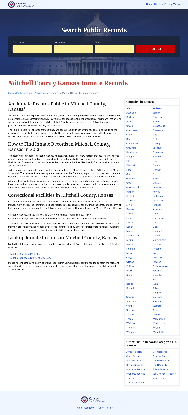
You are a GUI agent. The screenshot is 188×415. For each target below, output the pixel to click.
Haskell (130, 196)
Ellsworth (131, 165)
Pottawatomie (160, 266)
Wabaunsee (158, 319)
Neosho (156, 248)
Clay (154, 134)
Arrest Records (134, 352)
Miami (129, 240)
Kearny (130, 209)
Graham (130, 178)
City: (97, 42)
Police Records (160, 369)
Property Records (135, 373)
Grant (155, 178)
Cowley (156, 143)
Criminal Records (161, 356)
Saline (155, 288)
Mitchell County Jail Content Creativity (30, 258)
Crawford (131, 148)
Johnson (156, 205)
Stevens (156, 310)
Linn (154, 222)
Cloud (129, 139)
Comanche (132, 143)
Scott (129, 292)
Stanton (130, 310)
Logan (129, 227)
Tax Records (132, 378)
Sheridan (131, 301)
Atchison (131, 112)
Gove (155, 174)
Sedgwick (157, 292)
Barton (130, 117)
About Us (158, 4)
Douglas (130, 156)
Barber (156, 112)
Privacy (168, 4)
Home (149, 4)
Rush (155, 284)
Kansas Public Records (20, 93)
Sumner (130, 314)
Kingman (157, 209)
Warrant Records (135, 382)
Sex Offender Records (164, 373)
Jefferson (157, 200)
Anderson (157, 108)
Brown (129, 121)
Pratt (129, 270)
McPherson (132, 235)
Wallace (130, 323)
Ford (128, 169)
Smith (129, 305)
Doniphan (157, 152)
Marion (130, 231)
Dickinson (131, 152)
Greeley (156, 183)
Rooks (129, 284)
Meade (156, 235)
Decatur (156, 148)
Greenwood (132, 187)
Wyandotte (158, 332)
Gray (128, 183)
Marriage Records (135, 369)
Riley (155, 279)
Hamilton (157, 187)
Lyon (155, 227)
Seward (130, 297)
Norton (156, 253)
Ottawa (130, 262)
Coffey (156, 139)
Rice (128, 279)
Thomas (156, 314)
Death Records (134, 360)
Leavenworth (159, 218)
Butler (155, 121)
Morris (129, 244)
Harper (130, 191)
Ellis (154, 161)
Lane (129, 218)
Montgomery (159, 240)
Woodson (131, 332)
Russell (130, 288)
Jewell (129, 205)
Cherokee (131, 130)
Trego (129, 319)
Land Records (159, 365)
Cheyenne (157, 130)
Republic (157, 275)
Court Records (133, 356)
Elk (128, 161)
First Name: (19, 42)
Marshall (157, 231)
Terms (176, 4)
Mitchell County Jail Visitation (25, 254)
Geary (129, 174)
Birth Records (159, 352)
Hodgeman (158, 196)
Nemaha (130, 248)
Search (156, 49)
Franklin (156, 169)
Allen (129, 108)
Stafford (156, 305)
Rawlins (156, 270)
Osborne (157, 257)
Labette (156, 213)
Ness (129, 253)
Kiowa (129, 213)
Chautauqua (158, 126)
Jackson (130, 200)
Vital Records (159, 378)
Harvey (156, 191)
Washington (158, 323)
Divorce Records (161, 360)
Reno (129, 275)
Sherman (157, 301)
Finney (156, 165)
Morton (156, 244)
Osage (129, 257)
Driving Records (134, 365)
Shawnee (157, 297)
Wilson (156, 327)
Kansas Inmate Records (47, 93)
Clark (129, 134)
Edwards (156, 156)
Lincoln (130, 222)
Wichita (130, 327)
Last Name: (60, 42)
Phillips (130, 266)
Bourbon (157, 117)
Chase (129, 126)
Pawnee (156, 262)
